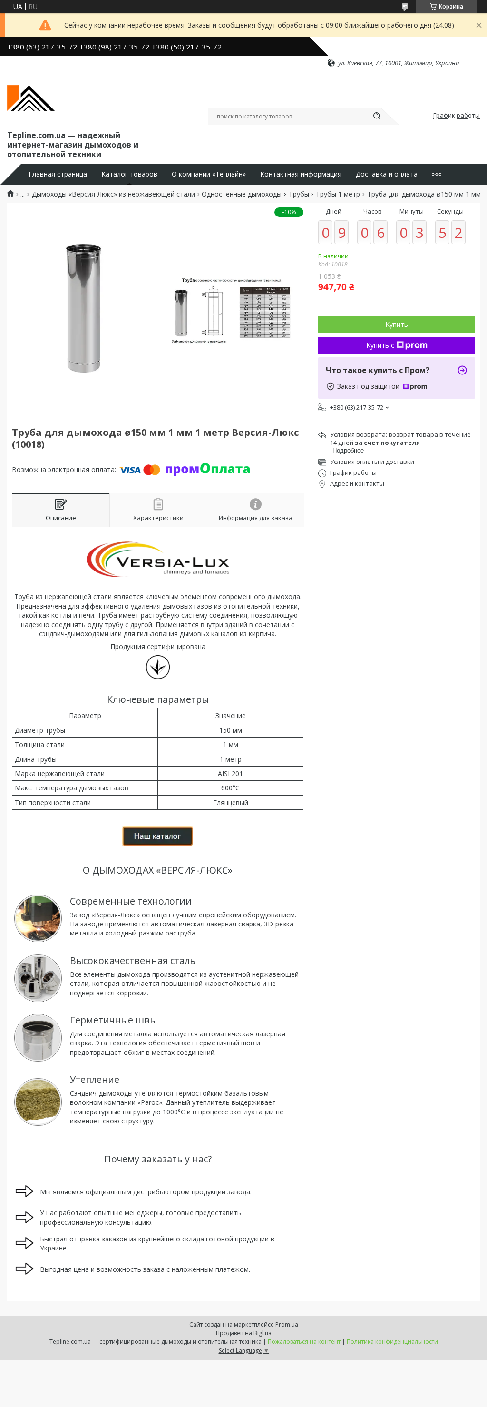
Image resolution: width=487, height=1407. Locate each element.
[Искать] (376, 116)
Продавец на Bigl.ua (244, 1333)
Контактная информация (300, 174)
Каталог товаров (129, 174)
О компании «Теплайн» (209, 174)
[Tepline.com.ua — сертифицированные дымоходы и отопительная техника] (31, 98)
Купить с (380, 345)
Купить (396, 324)
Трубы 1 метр (338, 194)
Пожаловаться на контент (304, 1342)
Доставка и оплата (387, 174)
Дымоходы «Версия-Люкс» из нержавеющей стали (113, 194)
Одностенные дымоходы (242, 194)
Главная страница (58, 174)
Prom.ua (286, 1324)
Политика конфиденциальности (392, 1342)
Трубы (299, 194)
